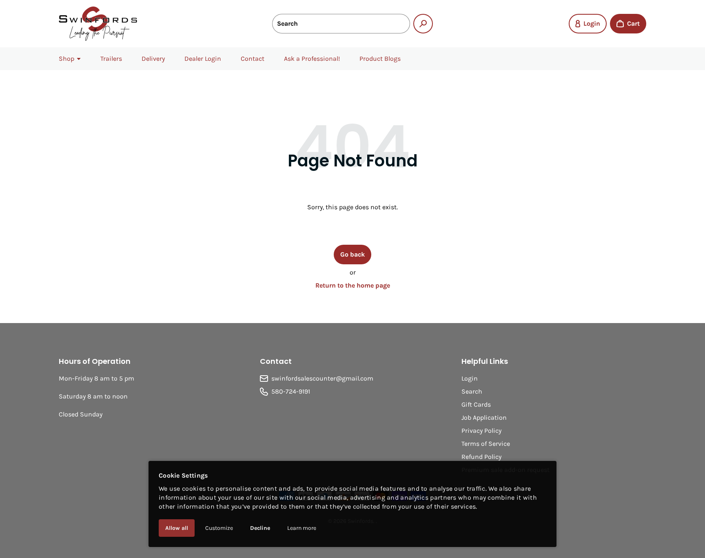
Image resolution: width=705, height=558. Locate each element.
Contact (252, 58)
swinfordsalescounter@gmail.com (322, 378)
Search (471, 391)
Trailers (111, 58)
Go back (352, 254)
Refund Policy (481, 457)
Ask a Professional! (312, 58)
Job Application (484, 417)
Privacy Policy (481, 430)
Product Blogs (380, 58)
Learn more (301, 528)
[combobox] (341, 23)
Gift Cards (476, 404)
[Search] (423, 23)
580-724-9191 (290, 391)
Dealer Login (202, 58)
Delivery (153, 58)
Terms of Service (485, 443)
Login (469, 378)
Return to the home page (352, 285)
